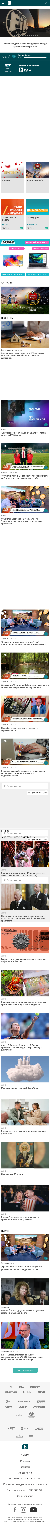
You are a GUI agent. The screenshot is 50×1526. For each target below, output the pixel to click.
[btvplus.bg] (8, 1401)
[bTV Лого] (25, 1446)
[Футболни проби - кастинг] (25, 300)
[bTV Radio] (25, 1428)
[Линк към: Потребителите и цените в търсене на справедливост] (25, 716)
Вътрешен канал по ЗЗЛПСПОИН (25, 1490)
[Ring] (41, 1392)
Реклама (25, 1461)
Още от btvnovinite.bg (25, 1370)
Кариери (25, 1467)
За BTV (25, 1455)
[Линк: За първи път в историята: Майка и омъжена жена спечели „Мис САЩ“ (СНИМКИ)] (25, 861)
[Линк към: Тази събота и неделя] (12, 216)
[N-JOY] (11, 1429)
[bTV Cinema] (35, 1387)
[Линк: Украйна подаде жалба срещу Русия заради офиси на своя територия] (25, 23)
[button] (12, 35)
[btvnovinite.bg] (24, 1401)
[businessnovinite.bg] (40, 1401)
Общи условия (25, 1496)
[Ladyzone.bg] (22, 1407)
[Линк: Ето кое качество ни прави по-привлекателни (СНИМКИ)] (25, 1119)
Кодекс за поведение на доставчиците (25, 1484)
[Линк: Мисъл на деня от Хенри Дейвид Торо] (25, 1076)
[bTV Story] (27, 1392)
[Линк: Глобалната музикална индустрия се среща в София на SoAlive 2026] (25, 947)
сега (6, 56)
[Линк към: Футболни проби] (37, 179)
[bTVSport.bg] (38, 1407)
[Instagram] (24, 1508)
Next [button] (44, 300)
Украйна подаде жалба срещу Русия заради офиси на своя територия (25, 45)
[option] (25, 300)
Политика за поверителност (25, 1478)
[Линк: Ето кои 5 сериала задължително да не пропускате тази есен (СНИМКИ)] (25, 1205)
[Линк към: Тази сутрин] (37, 216)
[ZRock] (31, 1436)
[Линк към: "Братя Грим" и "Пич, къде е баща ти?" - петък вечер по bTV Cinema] (25, 421)
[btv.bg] (12, 1387)
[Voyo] (9, 1407)
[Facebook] (15, 1508)
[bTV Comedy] (22, 1387)
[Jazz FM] (38, 1429)
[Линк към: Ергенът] (12, 179)
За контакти (25, 1472)
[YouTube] (34, 1508)
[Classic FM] (19, 1436)
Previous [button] (5, 300)
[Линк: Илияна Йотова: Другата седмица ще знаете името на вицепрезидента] (25, 1299)
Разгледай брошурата (37, 242)
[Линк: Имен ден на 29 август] (25, 1162)
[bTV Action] (11, 1392)
